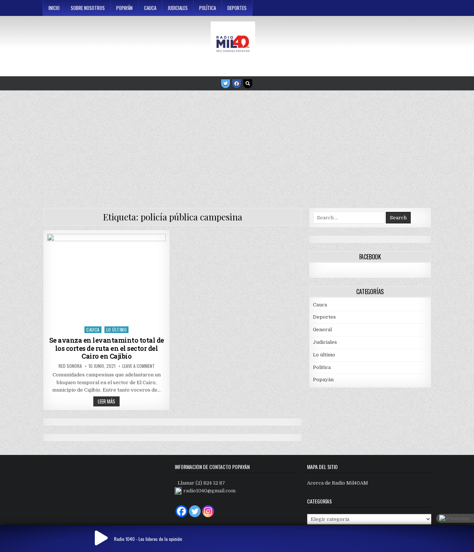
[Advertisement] (237, 146)
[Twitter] (225, 83)
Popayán (124, 7)
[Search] (247, 83)
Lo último (116, 329)
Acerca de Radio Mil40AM (337, 483)
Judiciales (178, 7)
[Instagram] (208, 511)
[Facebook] (236, 83)
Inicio (54, 7)
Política (207, 7)
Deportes (237, 7)
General (322, 329)
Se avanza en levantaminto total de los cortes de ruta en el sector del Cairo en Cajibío (106, 348)
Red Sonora (70, 366)
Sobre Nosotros (88, 7)
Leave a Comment (138, 366)
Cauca (150, 7)
